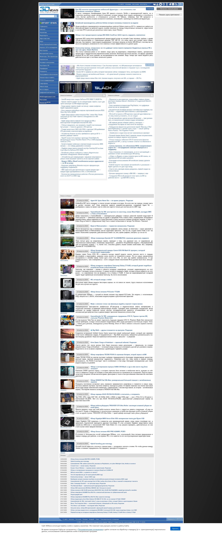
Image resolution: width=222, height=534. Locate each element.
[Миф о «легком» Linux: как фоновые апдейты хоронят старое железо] (67, 307)
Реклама (128, 4)
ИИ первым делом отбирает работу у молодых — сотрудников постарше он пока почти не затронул (126, 123)
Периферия (44, 68)
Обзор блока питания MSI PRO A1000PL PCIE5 (108, 431)
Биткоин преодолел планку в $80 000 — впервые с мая (128, 173)
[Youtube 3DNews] (157, 4)
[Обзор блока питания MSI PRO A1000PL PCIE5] (67, 435)
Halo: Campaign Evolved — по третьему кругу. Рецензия (88, 483)
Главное (149, 9)
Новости (42, 20)
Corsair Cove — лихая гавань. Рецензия (83, 465)
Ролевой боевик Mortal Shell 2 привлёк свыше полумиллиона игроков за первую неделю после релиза (130, 136)
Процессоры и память (47, 77)
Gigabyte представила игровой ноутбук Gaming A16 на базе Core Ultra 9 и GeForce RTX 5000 (81, 149)
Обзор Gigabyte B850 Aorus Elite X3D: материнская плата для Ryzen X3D (117, 418)
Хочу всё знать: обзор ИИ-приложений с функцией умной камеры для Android (96, 508)
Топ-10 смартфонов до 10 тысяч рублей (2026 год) (87, 474)
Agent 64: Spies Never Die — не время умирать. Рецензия (112, 200)
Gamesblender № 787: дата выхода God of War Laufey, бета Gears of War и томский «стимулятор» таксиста (104, 481)
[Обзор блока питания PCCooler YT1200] (67, 295)
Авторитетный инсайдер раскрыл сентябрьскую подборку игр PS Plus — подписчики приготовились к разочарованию (130, 110)
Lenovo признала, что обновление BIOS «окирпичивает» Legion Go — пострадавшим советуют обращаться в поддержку (130, 147)
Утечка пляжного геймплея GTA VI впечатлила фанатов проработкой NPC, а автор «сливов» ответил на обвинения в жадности (129, 141)
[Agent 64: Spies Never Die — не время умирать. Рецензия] (67, 204)
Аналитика (43, 32)
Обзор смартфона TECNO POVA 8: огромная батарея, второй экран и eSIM (118, 354)
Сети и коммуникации (47, 80)
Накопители (44, 59)
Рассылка (135, 4)
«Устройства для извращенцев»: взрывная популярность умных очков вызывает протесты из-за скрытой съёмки (81, 158)
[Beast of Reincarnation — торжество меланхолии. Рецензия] (67, 229)
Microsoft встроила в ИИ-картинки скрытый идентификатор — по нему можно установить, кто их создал (130, 115)
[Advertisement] (106, 186)
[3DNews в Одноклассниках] (166, 4)
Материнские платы (46, 53)
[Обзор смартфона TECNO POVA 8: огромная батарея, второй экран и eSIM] (67, 358)
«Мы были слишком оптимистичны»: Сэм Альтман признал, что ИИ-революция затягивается (109, 65)
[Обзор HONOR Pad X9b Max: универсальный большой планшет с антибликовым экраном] (67, 384)
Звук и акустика (45, 38)
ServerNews (63, 403)
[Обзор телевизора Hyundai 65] (67, 241)
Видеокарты (44, 35)
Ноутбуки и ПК (44, 65)
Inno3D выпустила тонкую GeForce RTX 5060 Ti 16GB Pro (82, 99)
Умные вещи (44, 86)
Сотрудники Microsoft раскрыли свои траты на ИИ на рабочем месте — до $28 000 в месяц (127, 177)
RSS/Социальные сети (47, 97)
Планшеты (43, 71)
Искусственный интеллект (48, 44)
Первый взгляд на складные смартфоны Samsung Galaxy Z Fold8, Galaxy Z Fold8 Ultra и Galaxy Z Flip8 (103, 512)
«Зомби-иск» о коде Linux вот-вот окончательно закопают (129, 133)
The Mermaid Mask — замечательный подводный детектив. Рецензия (92, 485)
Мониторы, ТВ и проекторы (49, 56)
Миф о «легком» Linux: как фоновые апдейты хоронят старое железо (117, 304)
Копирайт (91, 519)
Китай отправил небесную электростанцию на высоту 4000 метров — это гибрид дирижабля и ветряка (81, 145)
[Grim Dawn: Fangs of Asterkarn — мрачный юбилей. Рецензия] (67, 346)
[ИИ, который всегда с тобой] (67, 283)
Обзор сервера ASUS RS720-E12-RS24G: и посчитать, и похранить (115, 394)
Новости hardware (66, 95)
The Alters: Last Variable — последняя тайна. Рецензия (88, 505)
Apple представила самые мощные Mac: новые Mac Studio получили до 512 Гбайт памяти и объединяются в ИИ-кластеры (81, 116)
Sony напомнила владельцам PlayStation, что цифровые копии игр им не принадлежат (128, 106)
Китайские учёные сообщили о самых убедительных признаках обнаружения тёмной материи (79, 153)
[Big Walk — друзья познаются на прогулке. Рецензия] (67, 333)
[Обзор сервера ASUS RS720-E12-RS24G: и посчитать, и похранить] (67, 397)
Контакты (143, 4)
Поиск (97, 519)
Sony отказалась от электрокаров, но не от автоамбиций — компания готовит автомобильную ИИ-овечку (129, 153)
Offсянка (42, 29)
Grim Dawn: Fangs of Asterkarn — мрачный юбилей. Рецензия (114, 342)
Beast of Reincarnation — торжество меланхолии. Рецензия (112, 226)
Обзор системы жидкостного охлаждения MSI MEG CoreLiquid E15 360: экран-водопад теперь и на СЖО (104, 510)
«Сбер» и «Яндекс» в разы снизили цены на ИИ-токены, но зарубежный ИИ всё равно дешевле (129, 157)
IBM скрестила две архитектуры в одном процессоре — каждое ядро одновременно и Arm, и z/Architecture (80, 170)
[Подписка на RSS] (176, 4)
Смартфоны (44, 83)
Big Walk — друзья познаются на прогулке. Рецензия (112, 330)
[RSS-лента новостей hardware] (104, 95)
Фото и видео (44, 89)
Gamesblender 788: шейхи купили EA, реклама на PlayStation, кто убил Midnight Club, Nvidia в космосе (103, 463)
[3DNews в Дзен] (163, 4)
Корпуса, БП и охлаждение (48, 47)
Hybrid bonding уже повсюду (101, 444)
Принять (175, 528)
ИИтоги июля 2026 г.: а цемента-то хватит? (84, 472)
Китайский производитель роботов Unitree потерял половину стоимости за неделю (107, 23)
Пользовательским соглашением (90, 529)
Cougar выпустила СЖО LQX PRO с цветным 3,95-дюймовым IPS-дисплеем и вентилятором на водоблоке (82, 130)
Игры (41, 41)
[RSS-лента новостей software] (152, 95)
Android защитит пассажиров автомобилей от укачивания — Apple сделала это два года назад (129, 165)
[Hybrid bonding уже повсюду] (67, 447)
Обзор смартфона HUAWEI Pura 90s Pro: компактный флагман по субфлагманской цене (99, 492)
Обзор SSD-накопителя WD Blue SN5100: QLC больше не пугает (91, 488)
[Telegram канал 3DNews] (170, 4)
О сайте (121, 4)
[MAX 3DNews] (160, 4)
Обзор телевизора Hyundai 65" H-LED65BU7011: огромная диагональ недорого (120, 238)
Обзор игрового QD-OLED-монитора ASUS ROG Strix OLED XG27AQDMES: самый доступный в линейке (104, 490)
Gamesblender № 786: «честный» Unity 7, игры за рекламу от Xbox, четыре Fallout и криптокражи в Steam (104, 501)
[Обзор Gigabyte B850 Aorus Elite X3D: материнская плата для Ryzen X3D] (67, 422)
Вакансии (45, 103)
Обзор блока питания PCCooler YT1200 (105, 292)
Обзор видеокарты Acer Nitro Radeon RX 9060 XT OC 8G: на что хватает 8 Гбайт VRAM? (98, 499)
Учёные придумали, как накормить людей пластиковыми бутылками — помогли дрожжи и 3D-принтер (80, 126)
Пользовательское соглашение (109, 519)
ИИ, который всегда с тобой (101, 280)
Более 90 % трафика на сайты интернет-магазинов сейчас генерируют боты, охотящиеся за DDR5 (111, 72)
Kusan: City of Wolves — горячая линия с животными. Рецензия (91, 468)
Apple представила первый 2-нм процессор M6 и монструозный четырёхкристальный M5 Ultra (77, 122)
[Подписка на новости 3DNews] (173, 4)
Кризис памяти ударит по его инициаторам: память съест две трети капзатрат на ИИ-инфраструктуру (82, 102)
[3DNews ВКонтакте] (154, 4)
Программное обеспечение (49, 74)
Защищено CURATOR (174, 519)
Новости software (113, 95)
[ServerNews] (49, 23)
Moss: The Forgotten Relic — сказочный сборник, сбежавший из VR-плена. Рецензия (97, 503)
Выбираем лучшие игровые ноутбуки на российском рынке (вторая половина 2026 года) (99, 479)
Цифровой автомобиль (47, 92)
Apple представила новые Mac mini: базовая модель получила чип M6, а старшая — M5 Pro (108, 78)
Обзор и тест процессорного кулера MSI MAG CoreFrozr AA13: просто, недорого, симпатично (110, 35)
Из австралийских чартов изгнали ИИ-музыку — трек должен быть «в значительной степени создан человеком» (130, 119)
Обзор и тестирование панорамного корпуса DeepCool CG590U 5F (92, 470)
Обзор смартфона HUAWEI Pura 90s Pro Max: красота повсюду (90, 497)
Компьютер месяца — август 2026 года (83, 477)
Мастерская (44, 50)
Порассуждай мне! (76, 494)
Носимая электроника (47, 62)
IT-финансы (43, 26)
